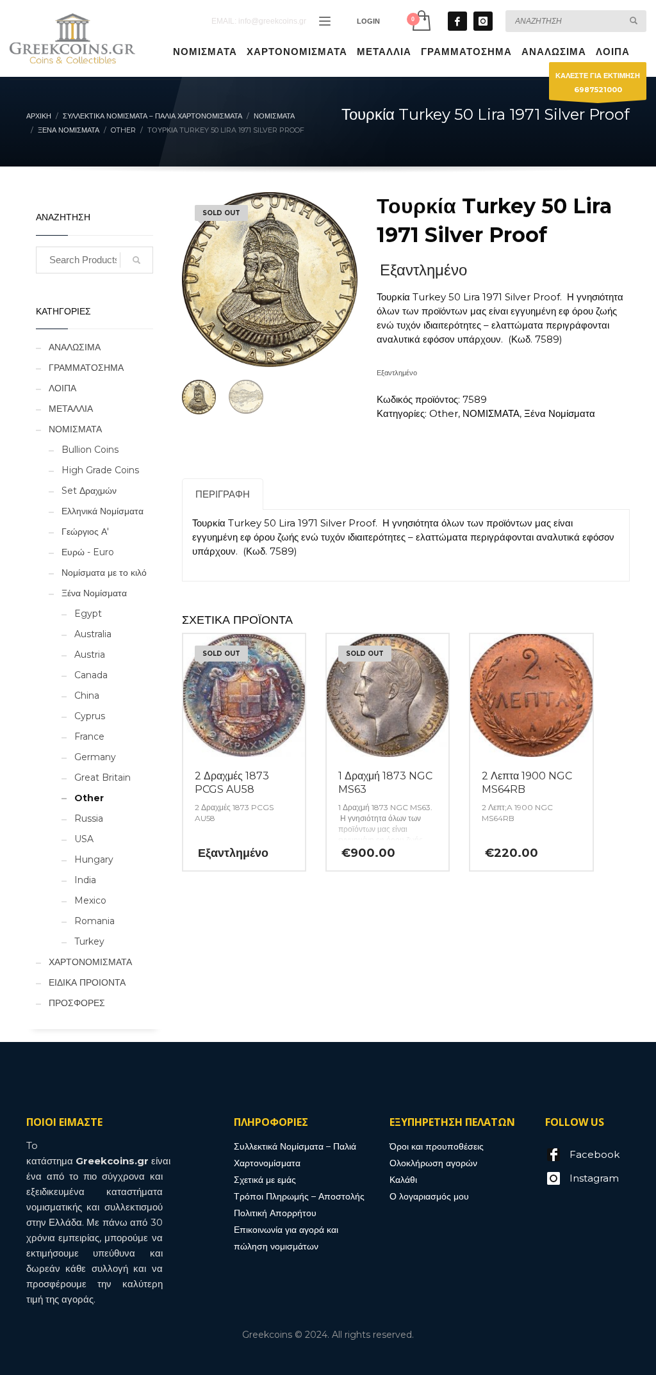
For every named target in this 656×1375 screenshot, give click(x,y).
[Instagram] (483, 21)
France (89, 736)
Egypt (88, 613)
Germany (95, 757)
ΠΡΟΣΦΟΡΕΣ (77, 1003)
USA (84, 839)
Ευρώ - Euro (88, 552)
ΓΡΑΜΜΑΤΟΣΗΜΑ (86, 367)
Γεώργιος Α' (85, 531)
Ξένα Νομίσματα (559, 413)
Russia (88, 818)
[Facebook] (457, 21)
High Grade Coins (100, 470)
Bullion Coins (90, 449)
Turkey (89, 941)
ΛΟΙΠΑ (62, 388)
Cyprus (89, 716)
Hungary (93, 859)
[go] (633, 20)
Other (443, 413)
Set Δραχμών (89, 490)
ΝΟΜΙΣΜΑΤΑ (491, 413)
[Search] (136, 260)
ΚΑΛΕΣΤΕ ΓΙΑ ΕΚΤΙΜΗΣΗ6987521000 (597, 82)
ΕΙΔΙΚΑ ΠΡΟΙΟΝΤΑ (87, 982)
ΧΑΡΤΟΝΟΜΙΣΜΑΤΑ (90, 962)
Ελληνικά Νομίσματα (103, 511)
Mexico (90, 900)
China (86, 695)
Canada (91, 675)
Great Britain (102, 777)
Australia (92, 634)
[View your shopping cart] (420, 21)
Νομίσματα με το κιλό (104, 572)
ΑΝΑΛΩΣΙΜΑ (75, 347)
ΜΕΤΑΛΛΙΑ (71, 408)
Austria (89, 654)
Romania (94, 921)
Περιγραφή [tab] (222, 494)
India (85, 880)
